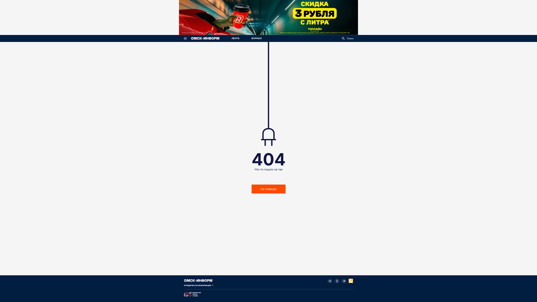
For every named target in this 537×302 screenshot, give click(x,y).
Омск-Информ (205, 38)
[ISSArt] (268, 293)
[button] (185, 38)
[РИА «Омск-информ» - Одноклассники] (337, 281)
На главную (269, 189)
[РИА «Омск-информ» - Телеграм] (344, 281)
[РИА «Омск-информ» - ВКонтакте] (330, 281)
